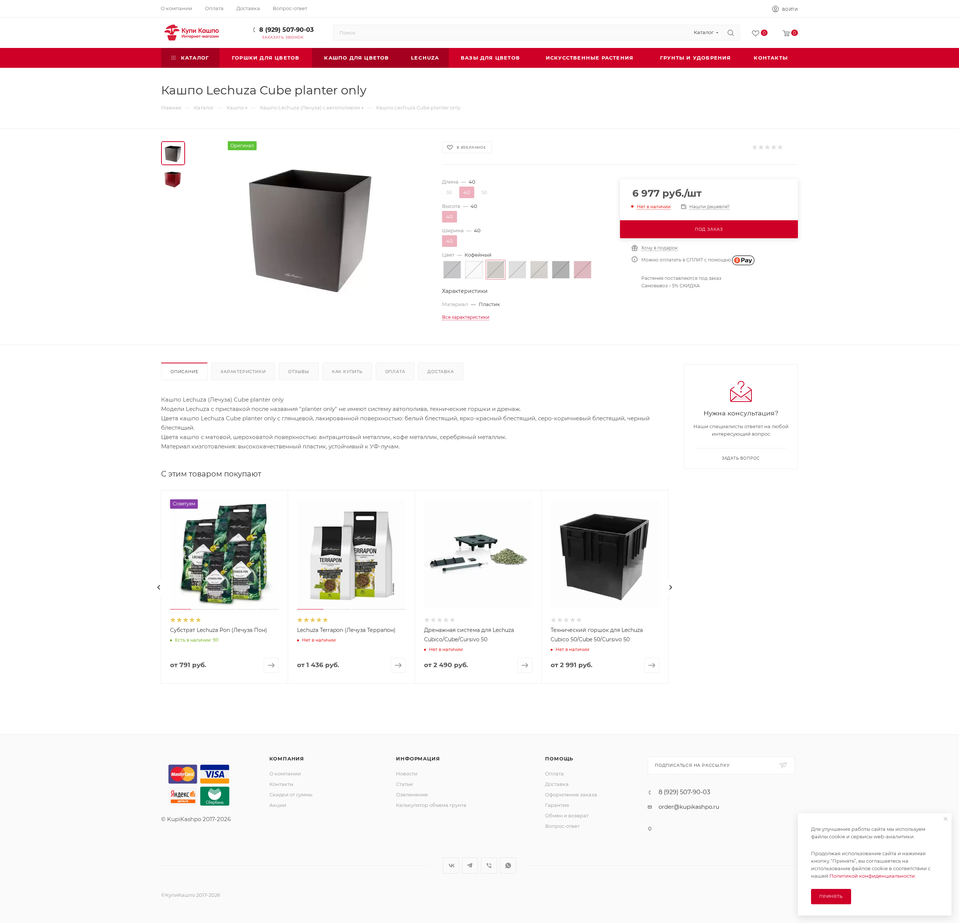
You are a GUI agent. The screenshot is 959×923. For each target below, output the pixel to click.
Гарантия (557, 805)
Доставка (440, 371)
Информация (418, 759)
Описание (184, 371)
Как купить (347, 371)
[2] (760, 147)
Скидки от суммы (290, 795)
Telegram (470, 865)
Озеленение (412, 795)
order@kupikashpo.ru (689, 806)
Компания (286, 759)
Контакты (281, 784)
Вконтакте (451, 865)
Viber (489, 865)
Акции (277, 805)
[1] (754, 147)
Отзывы (298, 371)
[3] (767, 147)
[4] (773, 147)
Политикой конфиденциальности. (872, 876)
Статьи (404, 784)
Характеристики (243, 371)
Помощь (559, 759)
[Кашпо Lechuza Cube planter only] (311, 225)
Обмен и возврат (567, 815)
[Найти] (730, 32)
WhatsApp (508, 865)
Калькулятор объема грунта (431, 805)
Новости (406, 774)
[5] (780, 147)
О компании (285, 774)
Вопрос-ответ (562, 826)
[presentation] (158, 587)
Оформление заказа (571, 795)
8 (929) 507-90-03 (286, 29)
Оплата (395, 371)
